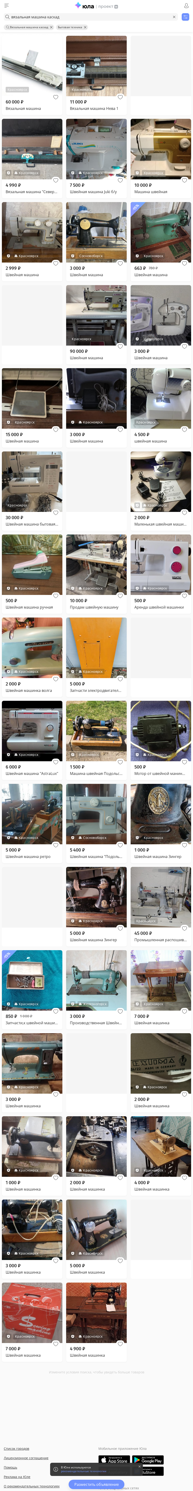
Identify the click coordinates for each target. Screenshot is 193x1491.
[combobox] (91, 17)
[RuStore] (148, 1471)
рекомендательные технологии (83, 1471)
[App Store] (114, 1460)
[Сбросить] (174, 17)
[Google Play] (148, 1460)
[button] (55, 97)
